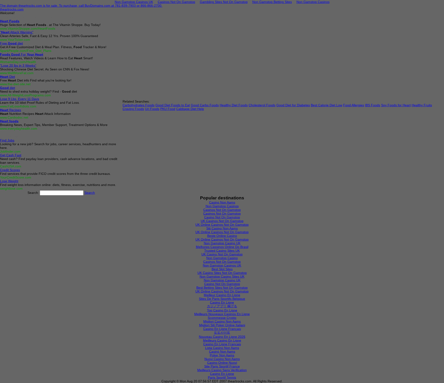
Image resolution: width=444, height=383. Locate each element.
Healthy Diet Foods (234, 105)
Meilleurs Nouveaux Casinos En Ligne (222, 314)
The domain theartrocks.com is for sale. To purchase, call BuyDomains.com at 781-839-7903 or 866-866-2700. (81, 5)
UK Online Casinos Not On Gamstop (222, 224)
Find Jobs (7, 140)
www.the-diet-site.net (15, 84)
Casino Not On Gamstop (222, 217)
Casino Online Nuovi (222, 362)
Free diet (11, 43)
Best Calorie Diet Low (326, 105)
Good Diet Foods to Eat (172, 105)
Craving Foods (133, 109)
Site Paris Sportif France (222, 366)
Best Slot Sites (222, 269)
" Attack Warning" (16, 32)
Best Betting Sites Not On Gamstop (222, 287)
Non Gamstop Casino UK (222, 243)
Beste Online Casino (222, 236)
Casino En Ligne (222, 302)
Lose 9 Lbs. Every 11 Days (19, 99)
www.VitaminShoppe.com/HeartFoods (27, 28)
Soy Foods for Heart (396, 105)
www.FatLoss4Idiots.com (18, 106)
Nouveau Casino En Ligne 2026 (222, 337)
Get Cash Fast (10, 155)
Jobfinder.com (10, 151)
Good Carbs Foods (205, 105)
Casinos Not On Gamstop (222, 210)
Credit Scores (10, 170)
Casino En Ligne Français (222, 329)
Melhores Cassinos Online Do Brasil (222, 247)
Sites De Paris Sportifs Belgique (222, 299)
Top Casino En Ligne (222, 310)
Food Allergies (353, 105)
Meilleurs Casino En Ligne (222, 340)
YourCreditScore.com (15, 177)
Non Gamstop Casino (222, 258)
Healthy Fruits (422, 105)
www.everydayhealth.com (18, 128)
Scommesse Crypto (222, 318)
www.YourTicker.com (15, 39)
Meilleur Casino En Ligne (222, 295)
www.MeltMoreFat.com (17, 73)
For (21, 54)
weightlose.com (11, 188)
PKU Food (167, 109)
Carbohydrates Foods (138, 105)
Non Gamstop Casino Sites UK (222, 276)
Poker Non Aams (222, 355)
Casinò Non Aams (222, 351)
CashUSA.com (10, 166)
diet (7, 88)
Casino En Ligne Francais (222, 344)
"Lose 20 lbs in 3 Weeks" (18, 65)
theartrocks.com (12, 9)
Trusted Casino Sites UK (222, 250)
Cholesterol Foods (262, 105)
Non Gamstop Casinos (222, 206)
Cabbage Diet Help (190, 109)
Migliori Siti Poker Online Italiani (222, 325)
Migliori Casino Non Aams (222, 321)
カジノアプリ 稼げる (222, 306)
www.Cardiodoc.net (14, 117)
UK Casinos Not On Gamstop (222, 221)
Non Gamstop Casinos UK (222, 265)
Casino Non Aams (222, 202)
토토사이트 (222, 332)
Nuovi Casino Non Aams (222, 359)
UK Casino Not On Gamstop (222, 254)
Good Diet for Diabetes (293, 105)
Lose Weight (9, 181)
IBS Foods (372, 105)
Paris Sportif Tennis (222, 377)
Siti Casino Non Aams (222, 228)
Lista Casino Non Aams (222, 348)
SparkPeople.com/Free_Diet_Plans (25, 51)
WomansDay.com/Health (18, 62)
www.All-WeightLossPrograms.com (25, 95)
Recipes (10, 110)
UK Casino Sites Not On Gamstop (222, 273)
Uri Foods (152, 109)
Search (89, 193)
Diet (7, 76)
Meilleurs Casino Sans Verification (222, 370)
